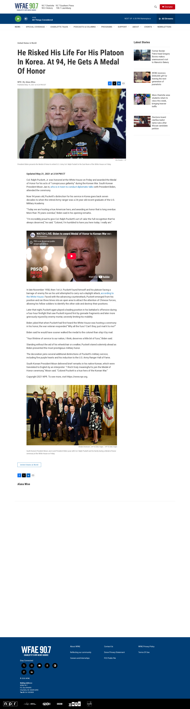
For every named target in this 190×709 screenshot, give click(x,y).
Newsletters (164, 27)
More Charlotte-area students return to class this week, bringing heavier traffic (161, 101)
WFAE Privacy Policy (146, 647)
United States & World (26, 43)
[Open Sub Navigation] (22, 27)
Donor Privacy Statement (114, 652)
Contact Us (108, 647)
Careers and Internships (80, 658)
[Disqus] (95, 536)
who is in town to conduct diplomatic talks (72, 186)
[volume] (26, 19)
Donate (169, 6)
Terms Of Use (144, 652)
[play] (18, 18)
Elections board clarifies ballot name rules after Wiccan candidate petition (160, 123)
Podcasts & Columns (85, 27)
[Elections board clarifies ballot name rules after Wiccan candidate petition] (142, 121)
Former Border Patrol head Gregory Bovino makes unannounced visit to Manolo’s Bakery (161, 57)
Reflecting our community (80, 652)
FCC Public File (110, 658)
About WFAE (75, 647)
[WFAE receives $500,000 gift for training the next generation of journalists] (142, 77)
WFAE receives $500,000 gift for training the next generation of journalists (159, 79)
